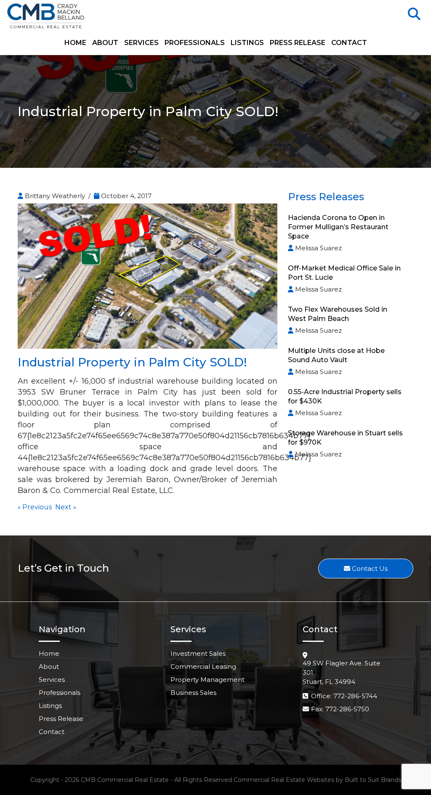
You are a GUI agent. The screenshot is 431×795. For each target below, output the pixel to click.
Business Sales (193, 693)
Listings (247, 43)
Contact (349, 43)
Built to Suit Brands (373, 780)
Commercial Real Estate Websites (284, 780)
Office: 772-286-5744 (344, 696)
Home (75, 43)
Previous (37, 507)
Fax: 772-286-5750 (340, 709)
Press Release (297, 43)
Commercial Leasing (203, 666)
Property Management (207, 680)
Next (63, 507)
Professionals (195, 43)
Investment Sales (198, 653)
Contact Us (369, 568)
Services (141, 43)
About (105, 43)
